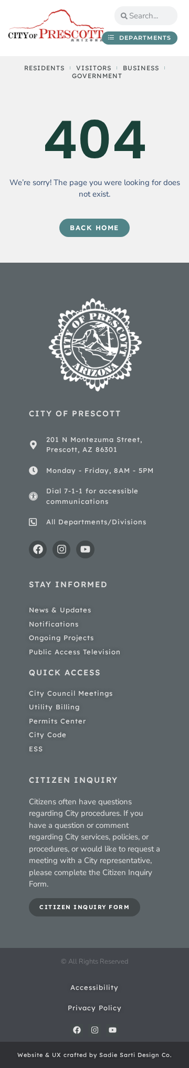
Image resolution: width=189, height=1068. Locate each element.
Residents (44, 68)
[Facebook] (38, 549)
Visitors (93, 68)
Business (141, 68)
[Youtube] (85, 549)
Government (97, 76)
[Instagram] (61, 549)
